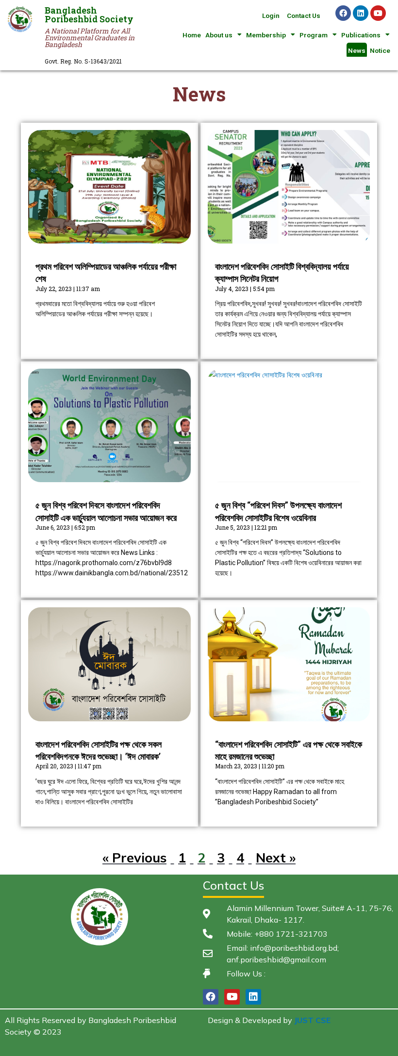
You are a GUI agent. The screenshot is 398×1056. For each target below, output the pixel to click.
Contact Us (303, 15)
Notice (380, 50)
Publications (361, 35)
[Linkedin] (360, 13)
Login (271, 15)
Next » (276, 857)
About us (218, 35)
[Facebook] (343, 13)
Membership (266, 35)
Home (191, 35)
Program (313, 35)
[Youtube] (378, 13)
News (356, 50)
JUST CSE (312, 1020)
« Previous (134, 857)
